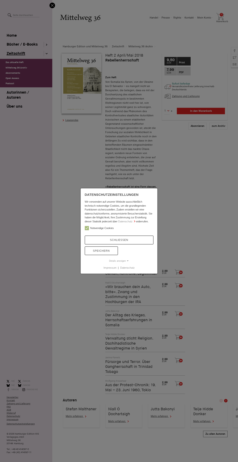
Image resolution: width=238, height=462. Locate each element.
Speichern (101, 250)
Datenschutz (125, 221)
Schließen (119, 239)
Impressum (110, 267)
